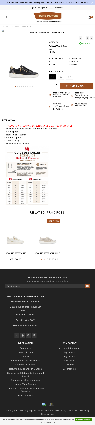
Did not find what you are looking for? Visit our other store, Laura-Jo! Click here (47, 3)
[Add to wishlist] (87, 38)
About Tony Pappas (25, 384)
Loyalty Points (25, 352)
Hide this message (83, 419)
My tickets (69, 356)
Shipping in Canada (25, 365)
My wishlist (69, 361)
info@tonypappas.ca (27, 325)
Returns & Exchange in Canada (25, 369)
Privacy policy (25, 395)
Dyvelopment (47, 414)
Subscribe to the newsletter (25, 361)
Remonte (73, 65)
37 (61, 77)
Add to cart (78, 86)
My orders (69, 352)
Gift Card (25, 356)
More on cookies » (48, 422)
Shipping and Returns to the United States (25, 374)
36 (52, 77)
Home (5, 27)
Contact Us (25, 348)
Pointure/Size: (57, 71)
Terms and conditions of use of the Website (25, 390)
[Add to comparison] (91, 38)
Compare (69, 365)
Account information (69, 348)
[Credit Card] (44, 404)
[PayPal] (51, 404)
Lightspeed (72, 410)
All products (69, 369)
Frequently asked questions (25, 380)
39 (69, 77)
